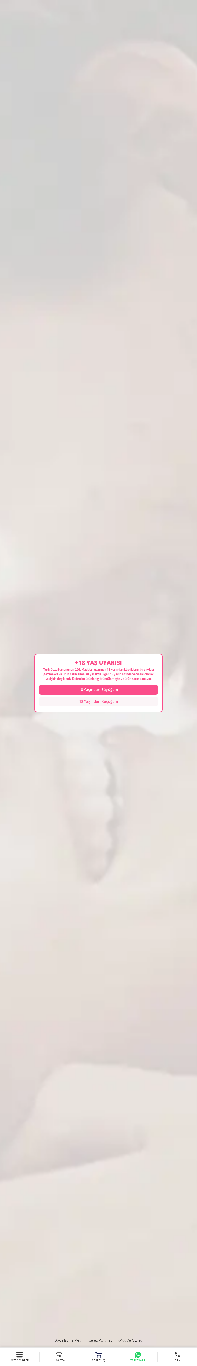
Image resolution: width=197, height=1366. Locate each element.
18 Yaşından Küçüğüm (98, 701)
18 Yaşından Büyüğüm (98, 689)
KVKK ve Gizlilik (129, 1340)
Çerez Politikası (100, 1340)
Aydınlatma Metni (69, 1340)
